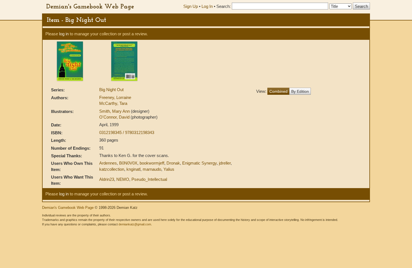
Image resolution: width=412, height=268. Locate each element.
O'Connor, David (115, 117)
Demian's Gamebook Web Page (90, 6)
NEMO (122, 179)
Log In (207, 6)
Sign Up (190, 6)
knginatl (133, 169)
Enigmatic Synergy (199, 163)
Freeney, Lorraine (115, 97)
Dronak (173, 163)
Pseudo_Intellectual (149, 179)
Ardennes (108, 163)
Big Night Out (111, 89)
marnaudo (152, 169)
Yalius (168, 169)
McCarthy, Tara (113, 103)
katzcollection (111, 169)
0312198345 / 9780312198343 (126, 132)
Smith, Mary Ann (115, 111)
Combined (278, 91)
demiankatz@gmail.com (135, 224)
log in (64, 33)
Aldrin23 (106, 179)
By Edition (300, 91)
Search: (223, 6)
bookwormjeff (152, 163)
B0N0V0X (128, 163)
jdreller (225, 163)
